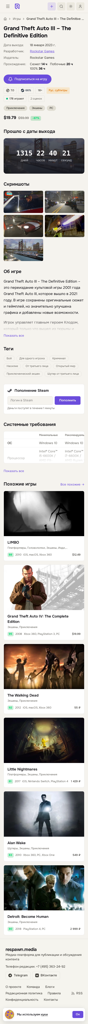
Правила (54, 993)
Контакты (51, 1000)
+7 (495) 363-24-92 (50, 967)
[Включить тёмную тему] (71, 6)
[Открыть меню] (8, 6)
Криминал (59, 358)
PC (51, 108)
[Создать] (52, 6)
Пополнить (67, 400)
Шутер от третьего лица (63, 374)
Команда (33, 987)
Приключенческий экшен (23, 374)
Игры (17, 19)
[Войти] (80, 6)
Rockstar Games (42, 51)
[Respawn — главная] (17, 6)
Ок (78, 1014)
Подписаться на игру (31, 79)
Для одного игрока (32, 358)
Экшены (37, 108)
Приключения (15, 108)
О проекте (13, 987)
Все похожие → (72, 485)
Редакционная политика (24, 993)
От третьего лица (37, 366)
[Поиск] (61, 6)
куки (44, 1014)
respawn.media (21, 949)
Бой (9, 358)
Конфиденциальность (22, 1000)
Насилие (12, 366)
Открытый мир (65, 366)
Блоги (49, 987)
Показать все (14, 336)
